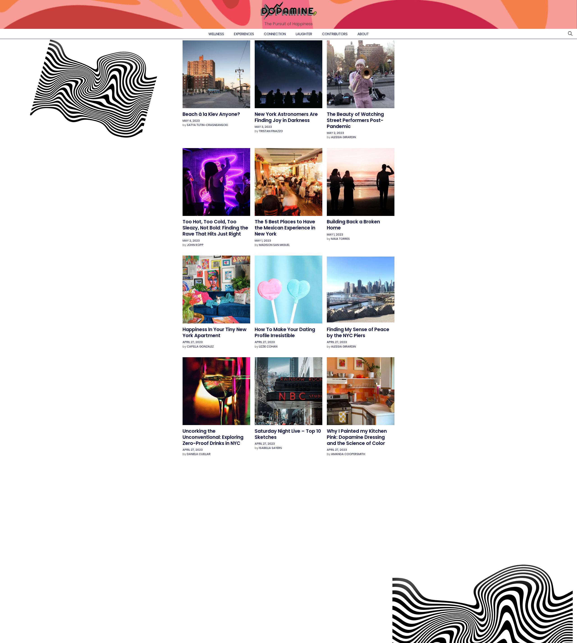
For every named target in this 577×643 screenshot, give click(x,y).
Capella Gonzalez (200, 346)
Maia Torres (340, 239)
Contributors (335, 34)
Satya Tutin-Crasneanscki (207, 125)
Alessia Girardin (343, 137)
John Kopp (195, 245)
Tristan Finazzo (271, 131)
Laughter (304, 34)
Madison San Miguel (274, 245)
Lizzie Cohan (268, 346)
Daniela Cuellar (199, 454)
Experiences (244, 34)
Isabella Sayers (270, 448)
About (363, 34)
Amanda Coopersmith (348, 454)
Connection (275, 34)
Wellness (216, 34)
